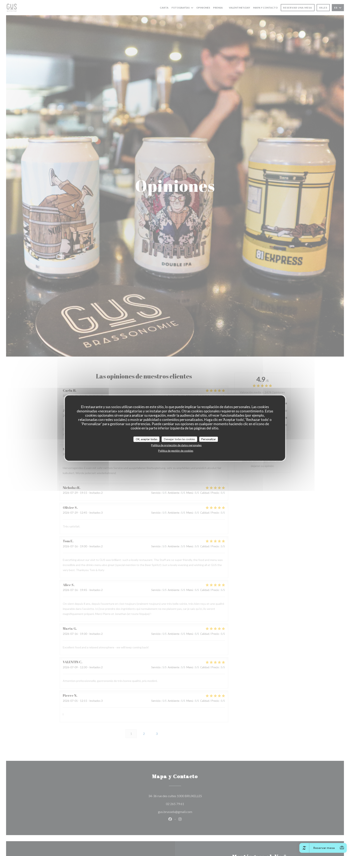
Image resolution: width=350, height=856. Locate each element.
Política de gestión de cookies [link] (175, 450)
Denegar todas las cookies (179, 439)
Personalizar (208, 439)
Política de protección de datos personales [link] (176, 445)
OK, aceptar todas (146, 439)
